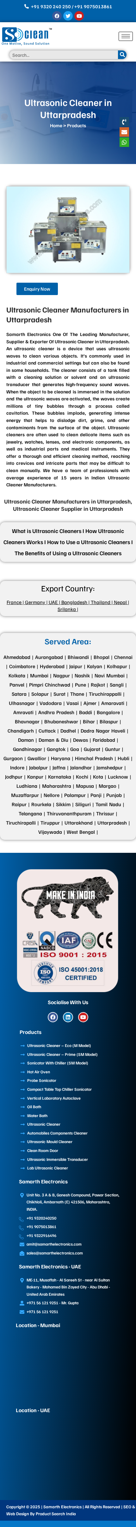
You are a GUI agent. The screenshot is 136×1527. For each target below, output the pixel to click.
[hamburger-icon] (126, 36)
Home (56, 125)
